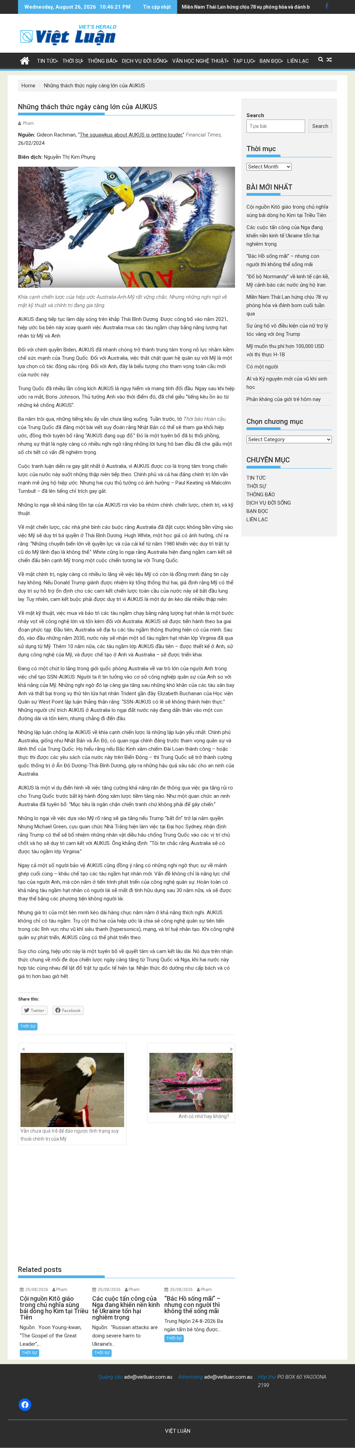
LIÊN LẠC (298, 61)
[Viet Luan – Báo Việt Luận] (25, 60)
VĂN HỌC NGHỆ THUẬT (199, 61)
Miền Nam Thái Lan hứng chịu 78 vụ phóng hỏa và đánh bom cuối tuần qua (265, 7)
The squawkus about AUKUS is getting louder (131, 135)
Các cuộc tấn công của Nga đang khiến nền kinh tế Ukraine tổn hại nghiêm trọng (284, 235)
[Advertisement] (126, 1205)
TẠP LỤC (243, 61)
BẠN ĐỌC (271, 61)
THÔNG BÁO (102, 61)
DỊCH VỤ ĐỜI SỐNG (144, 61)
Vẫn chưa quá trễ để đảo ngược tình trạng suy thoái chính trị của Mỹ (69, 1134)
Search (255, 115)
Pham (28, 123)
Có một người (262, 367)
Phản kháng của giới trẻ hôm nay (283, 399)
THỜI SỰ (72, 61)
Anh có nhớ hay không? (204, 1116)
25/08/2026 (36, 1289)
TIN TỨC (47, 61)
